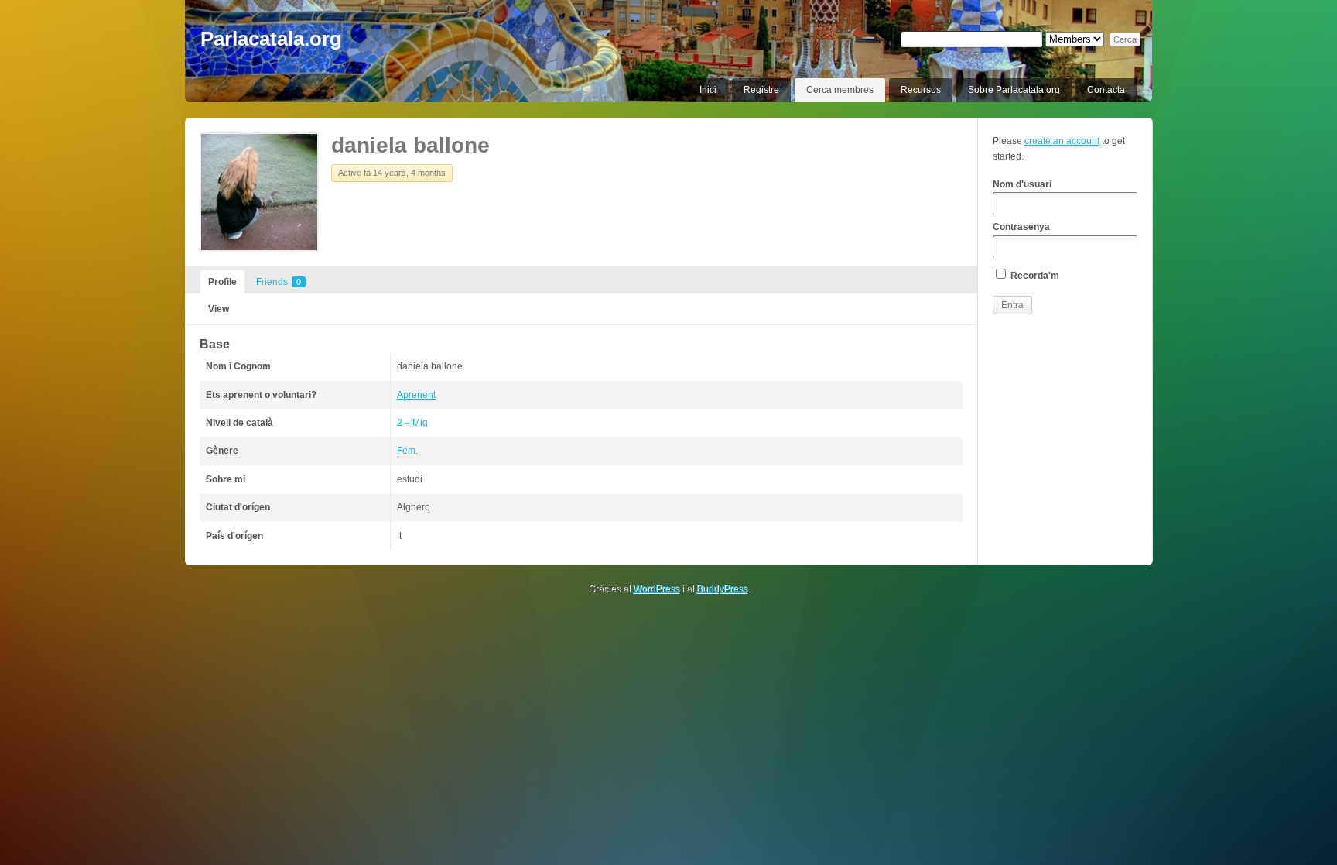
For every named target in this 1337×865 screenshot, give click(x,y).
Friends (278, 281)
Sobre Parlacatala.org (1014, 89)
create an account (1061, 141)
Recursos (921, 89)
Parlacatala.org (271, 38)
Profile (222, 281)
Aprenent (416, 395)
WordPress (656, 588)
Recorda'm (1033, 275)
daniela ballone (410, 145)
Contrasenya (1021, 226)
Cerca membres (840, 89)
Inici (707, 89)
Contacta (1106, 89)
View (218, 309)
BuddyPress (721, 588)
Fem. (407, 450)
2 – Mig (412, 422)
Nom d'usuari (1022, 184)
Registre (761, 89)
